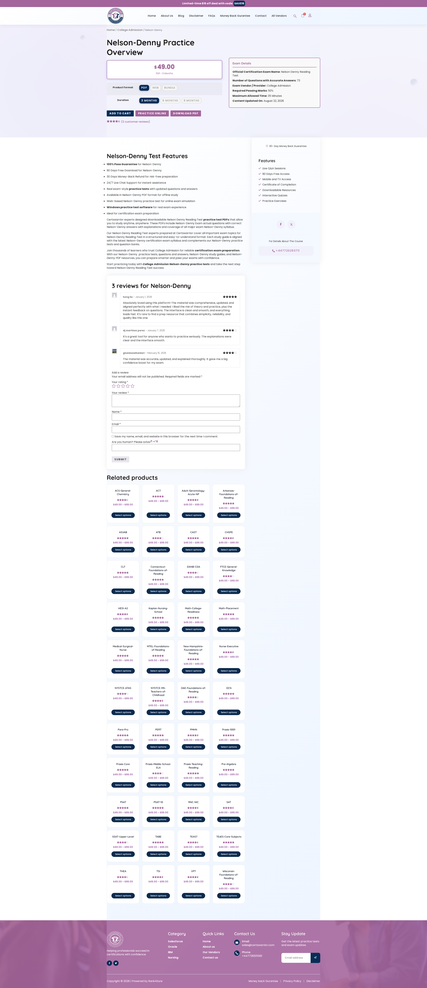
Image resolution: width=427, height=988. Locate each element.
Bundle (169, 88)
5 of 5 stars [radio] (132, 386)
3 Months (149, 100)
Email (116, 424)
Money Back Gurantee (235, 16)
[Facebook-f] (109, 963)
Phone (246, 952)
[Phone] (237, 953)
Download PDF (185, 113)
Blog (181, 16)
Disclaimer (196, 16)
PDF (144, 88)
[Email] (237, 942)
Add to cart (120, 113)
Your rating (120, 382)
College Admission (130, 30)
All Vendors (279, 16)
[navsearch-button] (295, 15)
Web (155, 88)
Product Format (123, 87)
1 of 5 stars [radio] (114, 386)
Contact (261, 16)
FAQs (211, 16)
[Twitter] (116, 963)
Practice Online (152, 113)
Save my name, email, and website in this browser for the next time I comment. (166, 436)
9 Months (191, 100)
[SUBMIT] (315, 958)
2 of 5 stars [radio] (118, 386)
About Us (167, 16)
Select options (123, 515)
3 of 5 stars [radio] (123, 386)
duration (123, 100)
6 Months (170, 100)
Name (117, 412)
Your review (120, 392)
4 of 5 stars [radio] (128, 386)
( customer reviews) (135, 122)
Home (152, 16)
